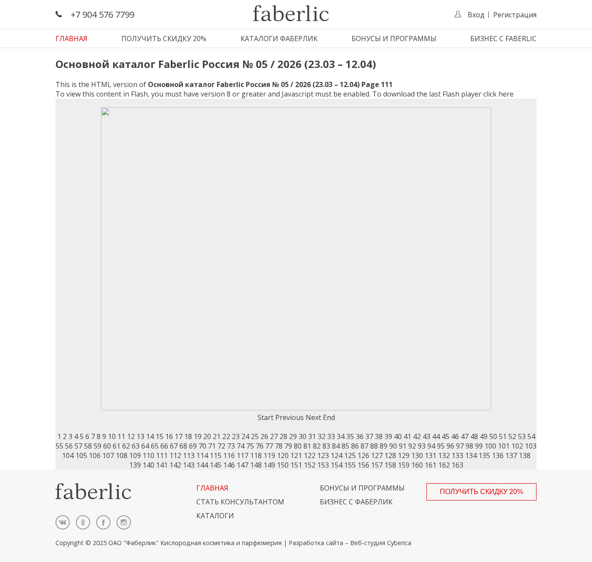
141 (162, 465)
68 (183, 446)
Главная (71, 38)
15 (159, 436)
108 (121, 455)
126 (363, 455)
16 (169, 436)
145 (215, 465)
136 (498, 455)
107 (108, 455)
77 (269, 446)
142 (175, 465)
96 (450, 446)
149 (269, 465)
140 (148, 465)
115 (215, 455)
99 (479, 446)
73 (231, 446)
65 (155, 446)
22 (226, 436)
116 (229, 455)
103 (531, 446)
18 (188, 436)
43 (426, 436)
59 (97, 446)
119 (269, 455)
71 (212, 446)
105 (81, 455)
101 (504, 446)
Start (265, 417)
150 (283, 465)
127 (377, 455)
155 (350, 465)
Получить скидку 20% (163, 38)
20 (207, 436)
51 (503, 436)
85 (345, 446)
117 (242, 455)
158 (390, 465)
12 (131, 436)
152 (310, 465)
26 (264, 436)
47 (464, 436)
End (329, 417)
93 (422, 446)
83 (326, 446)
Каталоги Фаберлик (279, 38)
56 (69, 446)
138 (524, 455)
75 (250, 446)
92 (412, 446)
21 (217, 436)
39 (388, 436)
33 (331, 436)
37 (369, 436)
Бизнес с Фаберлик (356, 502)
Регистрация (515, 14)
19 (198, 436)
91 (403, 446)
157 (377, 465)
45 (445, 436)
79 (288, 446)
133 (457, 455)
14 (150, 436)
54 (531, 436)
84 (336, 446)
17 (178, 436)
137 (511, 455)
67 (174, 446)
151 (296, 465)
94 (431, 446)
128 (390, 455)
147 (242, 465)
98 (469, 446)
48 (474, 436)
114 (202, 455)
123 (323, 455)
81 (307, 446)
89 (383, 446)
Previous (289, 417)
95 (441, 446)
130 (417, 455)
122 (310, 455)
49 (484, 436)
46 (455, 436)
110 (148, 455)
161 (430, 465)
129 (404, 455)
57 (78, 446)
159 (404, 465)
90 (393, 446)
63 (136, 446)
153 (323, 465)
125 (350, 455)
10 (112, 436)
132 (444, 455)
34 (341, 436)
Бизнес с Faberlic (503, 38)
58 (88, 446)
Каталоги (215, 515)
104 (68, 455)
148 (256, 465)
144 (202, 465)
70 (202, 446)
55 (59, 446)
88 (374, 446)
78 (279, 446)
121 (296, 455)
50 (493, 436)
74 (240, 446)
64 (145, 446)
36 (360, 436)
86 (355, 446)
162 (444, 465)
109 (135, 455)
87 (364, 446)
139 (135, 465)
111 (162, 455)
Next (313, 417)
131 (430, 455)
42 (417, 436)
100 (490, 446)
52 (512, 436)
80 (298, 446)
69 (193, 446)
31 (312, 436)
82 (317, 446)
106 (95, 455)
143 (189, 465)
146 (229, 465)
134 (471, 455)
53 (522, 436)
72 (221, 446)
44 (436, 436)
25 (255, 436)
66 (164, 446)
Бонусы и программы (393, 38)
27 (274, 436)
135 (484, 455)
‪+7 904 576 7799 (102, 14)
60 (107, 446)
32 (321, 436)
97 (460, 446)
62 (126, 446)
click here (498, 94)
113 (189, 455)
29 (293, 436)
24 (245, 436)
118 (256, 455)
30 (302, 436)
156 (363, 465)
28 (283, 436)
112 (175, 455)
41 (407, 436)
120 (283, 455)
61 (116, 446)
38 (379, 436)
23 (236, 436)
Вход (476, 14)
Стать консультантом (240, 502)
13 (140, 436)
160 (417, 465)
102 (517, 446)
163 (457, 465)
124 (336, 455)
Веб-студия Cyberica (380, 543)
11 (121, 436)
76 (259, 446)
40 (398, 436)
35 (350, 436)
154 (336, 465)
